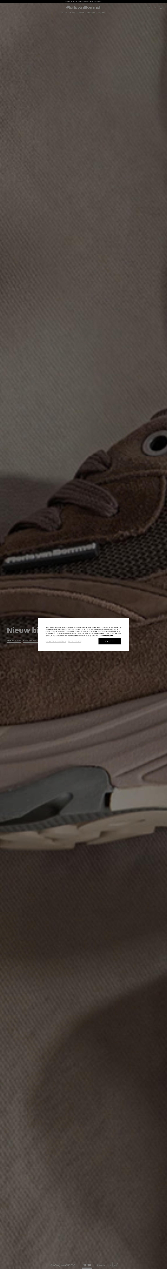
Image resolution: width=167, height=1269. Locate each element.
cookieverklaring (108, 635)
